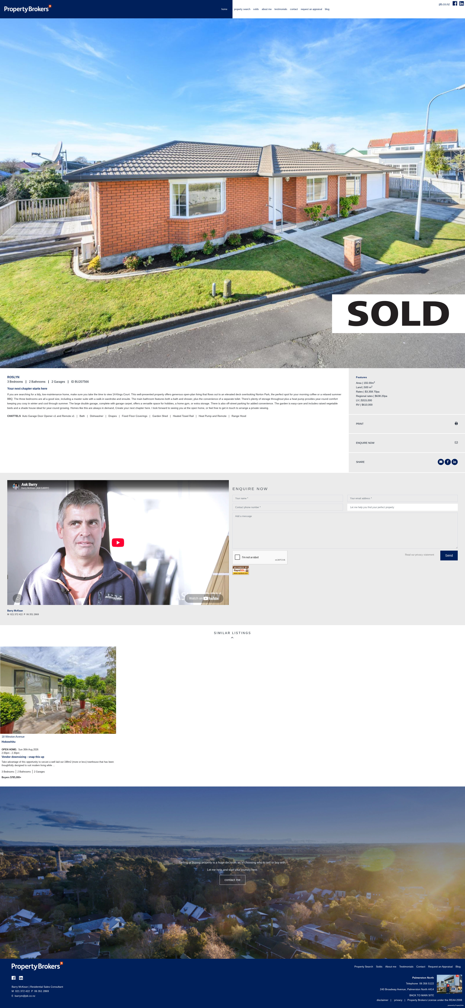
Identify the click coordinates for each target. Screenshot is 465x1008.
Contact (294, 9)
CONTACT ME (232, 880)
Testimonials (280, 9)
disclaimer (382, 1000)
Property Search (242, 9)
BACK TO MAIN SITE (421, 995)
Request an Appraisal (311, 9)
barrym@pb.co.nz (25, 995)
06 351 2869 (40, 991)
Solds (256, 9)
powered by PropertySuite (456, 1005)
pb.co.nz (444, 4)
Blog (327, 9)
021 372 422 (21, 991)
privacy (398, 1000)
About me (267, 9)
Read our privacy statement (419, 554)
